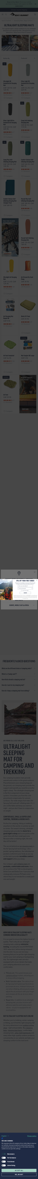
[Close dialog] (37, 580)
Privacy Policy (29, 595)
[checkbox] (4, 1158)
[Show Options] (32, 588)
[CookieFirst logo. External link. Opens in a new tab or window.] (2, 1138)
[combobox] (25, 588)
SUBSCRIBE (25, 592)
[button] (5, 1136)
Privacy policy (31, 1136)
